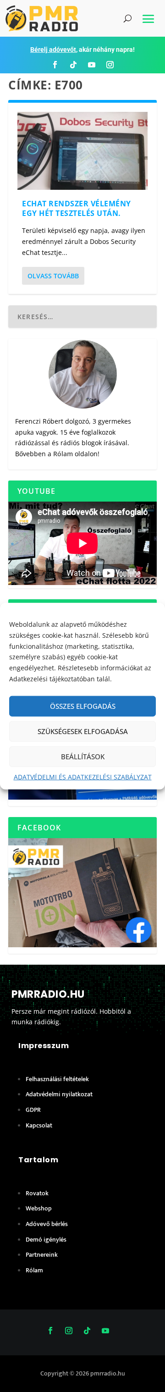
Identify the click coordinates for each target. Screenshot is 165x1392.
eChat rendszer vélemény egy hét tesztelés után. (76, 208)
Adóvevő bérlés (47, 1224)
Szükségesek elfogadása (83, 731)
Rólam (63, 453)
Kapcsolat (39, 1125)
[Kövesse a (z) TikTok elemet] (73, 64)
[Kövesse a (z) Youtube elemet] (91, 64)
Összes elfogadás (83, 706)
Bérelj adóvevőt (53, 49)
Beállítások (82, 756)
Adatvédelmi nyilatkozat (59, 1094)
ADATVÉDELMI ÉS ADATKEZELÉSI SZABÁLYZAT (83, 776)
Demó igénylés (46, 1239)
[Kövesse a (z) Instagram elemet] (110, 64)
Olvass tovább (53, 275)
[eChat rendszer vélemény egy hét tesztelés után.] (82, 151)
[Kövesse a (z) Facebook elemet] (55, 64)
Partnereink (42, 1254)
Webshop (39, 1208)
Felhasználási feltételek (57, 1079)
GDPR (33, 1110)
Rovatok (37, 1193)
